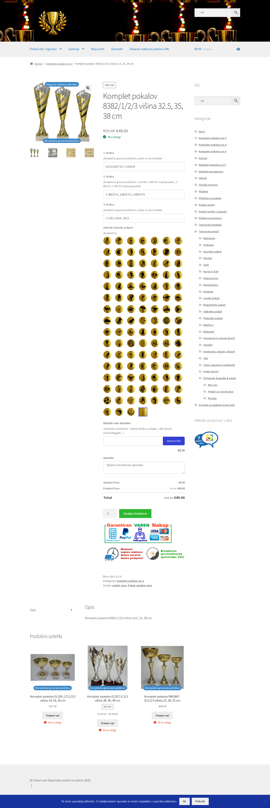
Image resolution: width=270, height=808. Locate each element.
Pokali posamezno (210, 218)
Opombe (108, 458)
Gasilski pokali (212, 251)
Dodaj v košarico (135, 513)
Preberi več (52, 715)
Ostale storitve (208, 185)
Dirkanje (208, 245)
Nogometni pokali (214, 305)
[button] (88, 88)
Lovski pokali (211, 298)
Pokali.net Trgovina (43, 49)
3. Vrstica (108, 204)
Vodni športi (210, 371)
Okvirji (203, 178)
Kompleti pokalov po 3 (59, 63)
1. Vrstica (108, 153)
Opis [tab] (33, 610)
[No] (265, 801)
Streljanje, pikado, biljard (219, 351)
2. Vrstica (108, 176)
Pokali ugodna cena (140, 585)
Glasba (207, 258)
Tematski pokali (209, 231)
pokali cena (119, 585)
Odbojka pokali (212, 311)
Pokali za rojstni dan (220, 391)
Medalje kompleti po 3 (212, 165)
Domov (39, 63)
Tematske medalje (210, 225)
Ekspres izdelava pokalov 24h (149, 49)
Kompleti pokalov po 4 (212, 144)
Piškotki (200, 801)
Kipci (202, 131)
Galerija (74, 49)
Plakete (203, 191)
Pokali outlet (207, 205)
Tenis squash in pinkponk (219, 365)
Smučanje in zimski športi (219, 338)
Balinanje (209, 238)
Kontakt (117, 49)
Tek (205, 358)
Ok (184, 801)
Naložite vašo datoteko (117, 423)
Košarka (208, 291)
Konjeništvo (210, 285)
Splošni (207, 345)
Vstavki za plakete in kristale (217, 405)
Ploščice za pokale (210, 198)
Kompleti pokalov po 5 (212, 151)
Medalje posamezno (211, 171)
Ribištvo (208, 325)
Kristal (203, 158)
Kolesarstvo (210, 278)
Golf (206, 265)
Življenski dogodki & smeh (219, 378)
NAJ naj (212, 385)
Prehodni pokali (213, 318)
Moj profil (97, 49)
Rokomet (208, 331)
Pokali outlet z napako (213, 211)
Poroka (212, 398)
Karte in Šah (210, 271)
